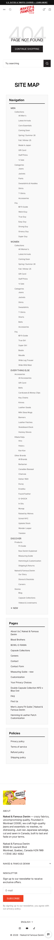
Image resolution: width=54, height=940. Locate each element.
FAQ (13, 696)
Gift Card (22, 150)
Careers (21, 584)
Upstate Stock (24, 523)
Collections (19, 112)
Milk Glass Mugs (25, 412)
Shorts (21, 317)
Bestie (21, 350)
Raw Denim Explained (27, 551)
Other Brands (20, 455)
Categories (19, 165)
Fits (16, 203)
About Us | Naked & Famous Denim (25, 633)
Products (18, 542)
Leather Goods (24, 407)
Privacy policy (17, 741)
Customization (18, 677)
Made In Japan (24, 145)
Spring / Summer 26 (26, 135)
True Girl (22, 340)
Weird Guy (22, 212)
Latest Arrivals (24, 120)
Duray (21, 484)
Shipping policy (18, 757)
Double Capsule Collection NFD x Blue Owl (27, 689)
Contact (14, 661)
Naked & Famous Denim (25, 570)
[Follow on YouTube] (27, 928)
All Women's (23, 249)
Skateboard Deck (25, 427)
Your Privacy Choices (21, 682)
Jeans (21, 169)
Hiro (20, 441)
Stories (18, 589)
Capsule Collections (26, 598)
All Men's (22, 115)
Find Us (14, 701)
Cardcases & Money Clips (29, 393)
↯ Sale (21, 160)
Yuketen (22, 533)
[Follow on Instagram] (20, 928)
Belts (20, 322)
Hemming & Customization (29, 561)
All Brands (22, 459)
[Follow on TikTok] (34, 928)
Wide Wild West (25, 365)
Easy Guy (22, 222)
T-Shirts (21, 193)
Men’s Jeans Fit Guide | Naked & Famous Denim (27, 708)
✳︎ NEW (14, 608)
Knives (21, 402)
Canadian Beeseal (26, 469)
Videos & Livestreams (27, 603)
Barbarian (22, 464)
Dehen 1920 (23, 479)
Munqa (21, 508)
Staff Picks (23, 155)
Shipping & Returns (26, 566)
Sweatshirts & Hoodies (28, 183)
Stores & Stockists (26, 579)
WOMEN (15, 241)
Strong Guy (23, 226)
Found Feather (24, 494)
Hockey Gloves (24, 432)
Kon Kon (22, 450)
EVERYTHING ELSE (20, 370)
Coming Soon (24, 130)
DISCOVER (16, 538)
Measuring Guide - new (22, 671)
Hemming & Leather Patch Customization (23, 716)
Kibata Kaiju (20, 437)
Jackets (21, 173)
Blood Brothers (18, 639)
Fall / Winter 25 (24, 140)
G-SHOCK (22, 498)
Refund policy (17, 752)
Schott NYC (23, 518)
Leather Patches (25, 422)
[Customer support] (48, 934)
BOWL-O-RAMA (19, 645)
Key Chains (23, 398)
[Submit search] (47, 63)
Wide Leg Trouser (25, 360)
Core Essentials (25, 125)
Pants (20, 178)
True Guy (22, 217)
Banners (22, 417)
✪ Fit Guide (23, 207)
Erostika (21, 489)
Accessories (23, 198)
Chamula (22, 474)
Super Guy (22, 236)
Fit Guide (22, 546)
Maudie (21, 355)
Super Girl (22, 345)
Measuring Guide (25, 556)
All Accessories (24, 378)
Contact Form (17, 666)
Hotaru (21, 446)
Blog (20, 593)
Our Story (22, 574)
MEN (13, 108)
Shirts (20, 188)
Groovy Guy (23, 231)
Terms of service (19, 746)
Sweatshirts (23, 307)
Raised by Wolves (25, 513)
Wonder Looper (25, 528)
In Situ (21, 503)
